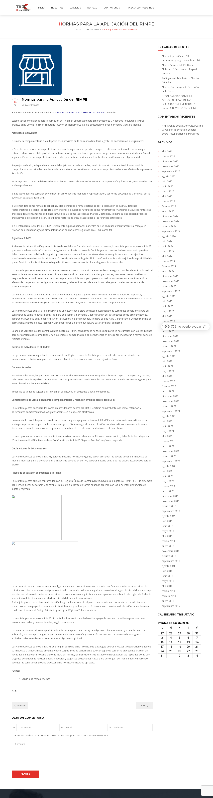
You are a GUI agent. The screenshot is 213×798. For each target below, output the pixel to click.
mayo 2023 (168, 311)
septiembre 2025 (171, 171)
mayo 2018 (168, 581)
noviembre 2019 (170, 501)
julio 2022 (167, 361)
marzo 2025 (168, 201)
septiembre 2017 (171, 605)
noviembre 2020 (170, 451)
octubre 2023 (169, 286)
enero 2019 (168, 546)
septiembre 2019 (171, 511)
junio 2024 (167, 246)
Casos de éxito (92, 29)
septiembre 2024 (171, 231)
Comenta (20, 744)
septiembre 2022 (171, 351)
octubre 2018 (169, 556)
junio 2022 (167, 366)
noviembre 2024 (170, 221)
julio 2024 (167, 241)
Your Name (24, 727)
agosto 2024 (169, 236)
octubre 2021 (169, 406)
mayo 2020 (168, 481)
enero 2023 (168, 331)
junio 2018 (167, 576)
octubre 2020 (169, 456)
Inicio (78, 29)
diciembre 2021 (170, 396)
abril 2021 (167, 436)
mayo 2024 (168, 251)
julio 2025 (167, 181)
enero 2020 (168, 491)
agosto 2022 (169, 356)
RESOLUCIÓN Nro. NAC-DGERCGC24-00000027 (80, 112)
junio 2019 (167, 526)
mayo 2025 (168, 191)
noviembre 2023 (170, 281)
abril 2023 (167, 316)
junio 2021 (167, 426)
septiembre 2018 (171, 561)
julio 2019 (167, 521)
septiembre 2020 (171, 461)
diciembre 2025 (170, 161)
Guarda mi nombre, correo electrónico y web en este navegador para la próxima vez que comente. (61, 735)
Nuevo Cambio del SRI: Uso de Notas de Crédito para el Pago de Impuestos (180, 69)
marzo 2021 (168, 441)
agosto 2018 (169, 566)
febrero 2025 (169, 206)
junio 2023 (167, 306)
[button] (185, 326)
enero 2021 (168, 446)
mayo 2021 (168, 431)
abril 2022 (167, 376)
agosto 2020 (169, 466)
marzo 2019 (168, 541)
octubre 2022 (169, 346)
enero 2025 (168, 211)
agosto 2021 (169, 416)
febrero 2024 (169, 266)
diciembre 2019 (170, 496)
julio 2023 (167, 301)
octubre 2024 (169, 226)
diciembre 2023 (170, 276)
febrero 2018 (169, 596)
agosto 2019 (169, 516)
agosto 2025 (169, 176)
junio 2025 (167, 186)
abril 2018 (167, 586)
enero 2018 (168, 600)
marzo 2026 (168, 156)
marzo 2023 (168, 321)
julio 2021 (167, 421)
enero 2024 (168, 271)
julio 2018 (167, 571)
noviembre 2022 (170, 341)
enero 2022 (168, 391)
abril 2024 (167, 256)
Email (69, 727)
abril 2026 (167, 151)
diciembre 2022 (170, 336)
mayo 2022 (168, 371)
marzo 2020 (168, 486)
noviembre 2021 (170, 401)
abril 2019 (167, 536)
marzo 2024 (168, 261)
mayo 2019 (168, 531)
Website (118, 727)
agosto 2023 (169, 296)
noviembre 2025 (170, 166)
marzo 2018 (168, 591)
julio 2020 (167, 471)
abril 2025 (167, 196)
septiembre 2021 (171, 411)
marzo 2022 (168, 381)
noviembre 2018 (170, 551)
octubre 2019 (169, 506)
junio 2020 (167, 476)
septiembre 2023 (171, 291)
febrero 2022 (169, 386)
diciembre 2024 (170, 216)
